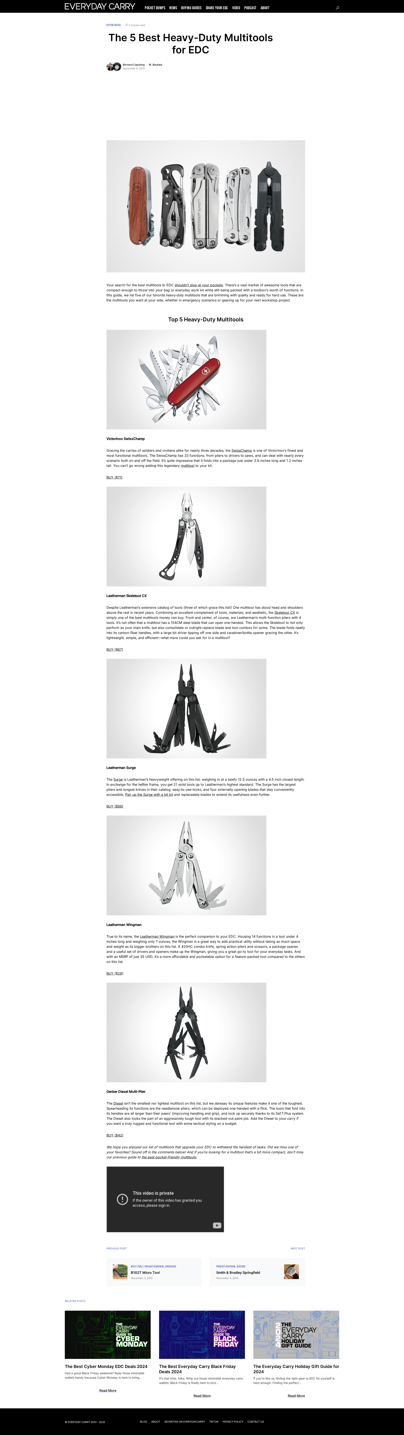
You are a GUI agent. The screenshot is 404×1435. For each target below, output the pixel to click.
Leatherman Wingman (157, 936)
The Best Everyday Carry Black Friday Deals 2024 (197, 1369)
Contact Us (255, 1421)
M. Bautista (155, 64)
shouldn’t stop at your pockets (199, 285)
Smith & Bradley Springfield (238, 1272)
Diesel (118, 1103)
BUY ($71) (114, 477)
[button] (337, 8)
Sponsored (170, 1266)
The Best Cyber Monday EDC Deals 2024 (106, 1366)
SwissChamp (241, 450)
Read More (107, 1390)
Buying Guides (113, 25)
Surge (118, 779)
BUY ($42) (114, 1135)
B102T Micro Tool (145, 1272)
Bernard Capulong (134, 64)
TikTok (213, 1421)
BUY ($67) (114, 649)
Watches (241, 1266)
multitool (187, 465)
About (155, 1421)
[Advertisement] (205, 108)
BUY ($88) (114, 806)
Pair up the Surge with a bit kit (149, 794)
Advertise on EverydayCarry (184, 1421)
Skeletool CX (284, 612)
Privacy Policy (233, 1421)
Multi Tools (137, 1266)
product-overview (154, 1266)
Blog (143, 1421)
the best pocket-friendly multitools (169, 1157)
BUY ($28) (114, 973)
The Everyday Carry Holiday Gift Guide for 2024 (296, 1369)
